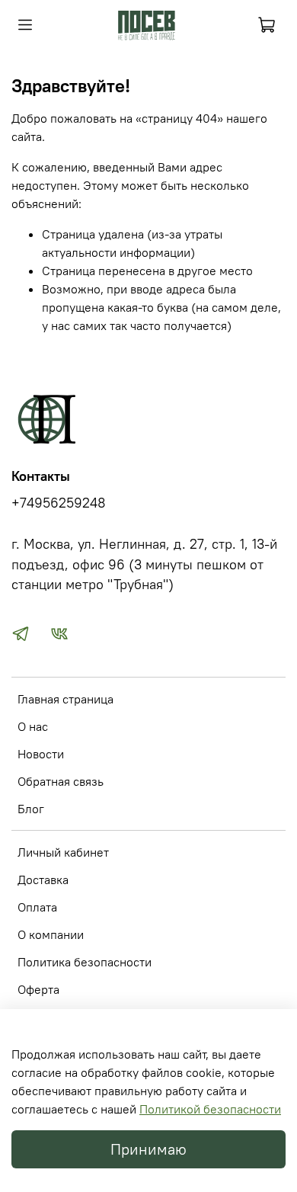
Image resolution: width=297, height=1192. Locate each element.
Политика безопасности (85, 961)
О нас (33, 726)
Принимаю (148, 1148)
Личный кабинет (63, 852)
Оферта (38, 989)
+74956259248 (58, 503)
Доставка (43, 879)
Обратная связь (61, 781)
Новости (41, 753)
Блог (31, 808)
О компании (51, 934)
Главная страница (65, 699)
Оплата (37, 907)
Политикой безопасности (210, 1109)
